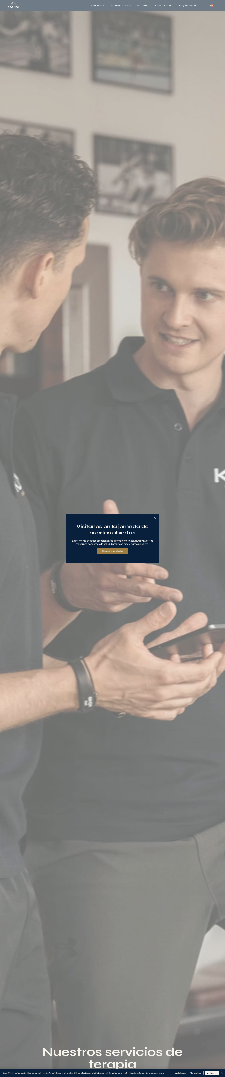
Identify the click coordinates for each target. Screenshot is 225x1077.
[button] (155, 518)
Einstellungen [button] (180, 1073)
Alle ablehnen (195, 1073)
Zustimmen (212, 1073)
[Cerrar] (221, 1073)
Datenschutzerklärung (155, 1073)
